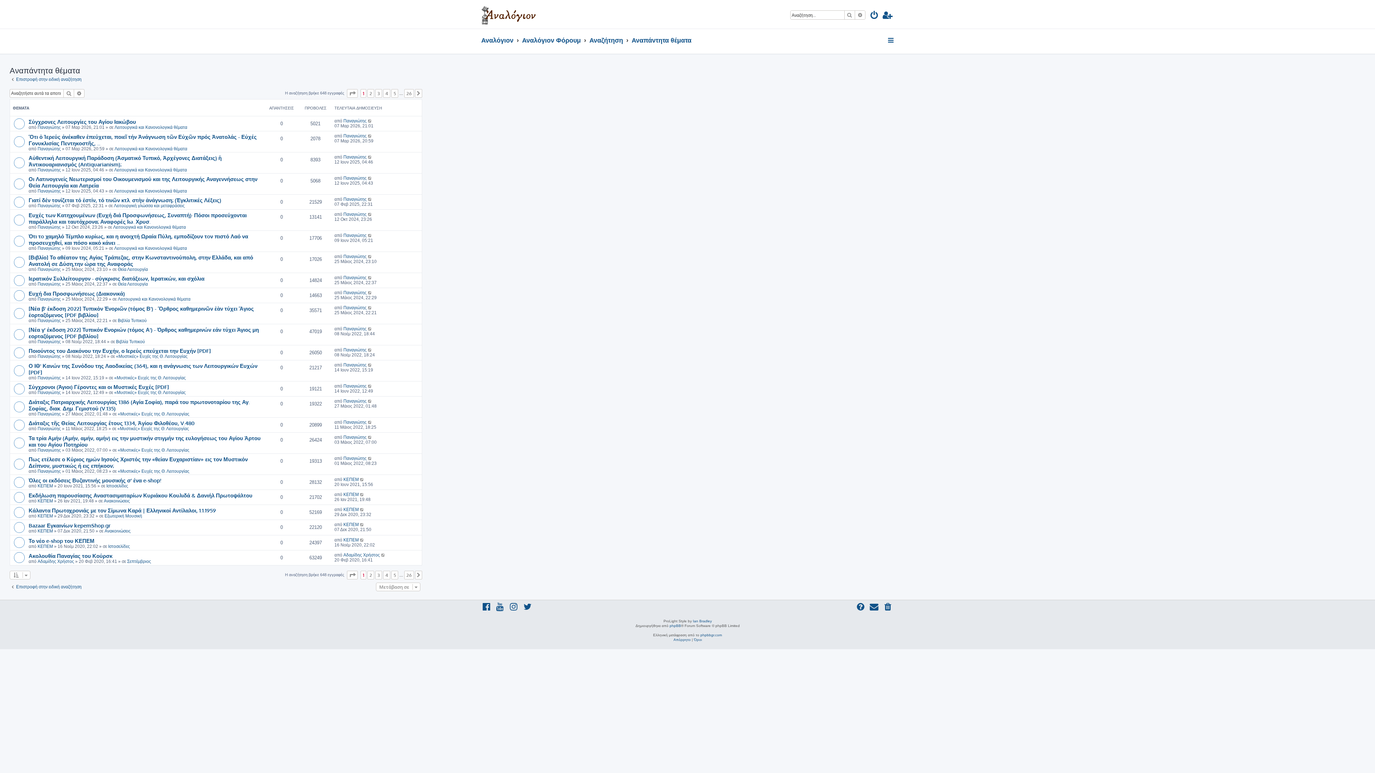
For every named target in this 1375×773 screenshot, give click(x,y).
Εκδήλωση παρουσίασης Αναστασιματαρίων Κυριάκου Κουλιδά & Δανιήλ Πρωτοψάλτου (140, 495)
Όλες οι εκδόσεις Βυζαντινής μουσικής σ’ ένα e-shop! (95, 480)
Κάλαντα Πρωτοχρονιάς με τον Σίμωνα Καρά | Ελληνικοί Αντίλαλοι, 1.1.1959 (122, 510)
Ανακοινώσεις (117, 501)
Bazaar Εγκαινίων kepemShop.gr (70, 525)
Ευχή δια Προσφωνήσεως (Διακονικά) (77, 293)
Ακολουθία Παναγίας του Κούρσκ (70, 556)
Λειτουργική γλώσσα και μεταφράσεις (149, 205)
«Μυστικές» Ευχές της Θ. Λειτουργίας (152, 356)
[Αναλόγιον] (508, 14)
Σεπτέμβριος (139, 561)
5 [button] (395, 93)
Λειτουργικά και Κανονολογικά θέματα (151, 127)
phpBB (675, 626)
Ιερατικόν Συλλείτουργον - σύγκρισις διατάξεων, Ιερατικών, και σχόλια (116, 278)
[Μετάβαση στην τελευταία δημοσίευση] (370, 120)
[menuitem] (874, 16)
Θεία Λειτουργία (133, 269)
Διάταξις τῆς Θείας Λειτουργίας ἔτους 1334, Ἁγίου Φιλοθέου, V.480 (112, 423)
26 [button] (409, 93)
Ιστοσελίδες (117, 485)
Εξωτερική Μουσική (123, 516)
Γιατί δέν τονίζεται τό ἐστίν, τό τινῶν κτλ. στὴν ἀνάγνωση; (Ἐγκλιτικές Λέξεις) (125, 200)
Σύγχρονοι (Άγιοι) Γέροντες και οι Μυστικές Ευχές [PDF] (99, 387)
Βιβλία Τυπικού (132, 320)
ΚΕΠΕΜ (45, 485)
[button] (352, 93)
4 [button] (386, 93)
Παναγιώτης (49, 127)
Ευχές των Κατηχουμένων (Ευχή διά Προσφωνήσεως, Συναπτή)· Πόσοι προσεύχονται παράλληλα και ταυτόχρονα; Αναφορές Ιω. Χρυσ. (138, 218)
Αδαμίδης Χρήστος (56, 561)
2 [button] (371, 93)
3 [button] (378, 93)
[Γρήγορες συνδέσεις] (891, 41)
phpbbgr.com (711, 635)
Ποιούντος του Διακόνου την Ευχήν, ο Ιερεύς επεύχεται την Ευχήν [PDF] (120, 350)
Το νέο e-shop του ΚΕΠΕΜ (62, 541)
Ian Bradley (702, 621)
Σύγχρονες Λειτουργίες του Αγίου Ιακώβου (82, 121)
